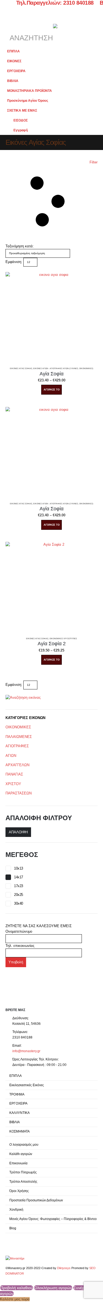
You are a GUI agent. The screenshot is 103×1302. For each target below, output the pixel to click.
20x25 (18, 895)
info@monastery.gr (26, 1051)
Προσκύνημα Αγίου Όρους (27, 100)
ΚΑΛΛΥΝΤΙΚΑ (19, 1112)
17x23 (18, 886)
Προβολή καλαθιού (16, 1288)
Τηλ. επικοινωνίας (19, 946)
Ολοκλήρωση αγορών (53, 1288)
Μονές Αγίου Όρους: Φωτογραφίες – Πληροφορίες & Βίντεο (53, 1219)
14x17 (18, 877)
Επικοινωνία (18, 1163)
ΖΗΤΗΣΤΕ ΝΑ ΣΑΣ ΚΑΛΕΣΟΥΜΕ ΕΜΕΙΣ (38, 926)
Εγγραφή (20, 130)
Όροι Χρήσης (19, 1191)
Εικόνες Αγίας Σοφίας (21, 368)
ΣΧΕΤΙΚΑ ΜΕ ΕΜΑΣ (22, 110)
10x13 (18, 868)
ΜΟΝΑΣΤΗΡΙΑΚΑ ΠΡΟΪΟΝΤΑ (29, 90)
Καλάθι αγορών (20, 1154)
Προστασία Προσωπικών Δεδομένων (36, 1200)
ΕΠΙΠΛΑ (13, 51)
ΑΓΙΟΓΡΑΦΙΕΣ (17, 746)
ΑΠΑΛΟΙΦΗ (18, 832)
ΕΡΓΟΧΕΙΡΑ (16, 71)
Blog (12, 1228)
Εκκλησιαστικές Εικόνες (26, 1085)
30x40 (18, 903)
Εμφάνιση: (13, 262)
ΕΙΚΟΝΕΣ (14, 61)
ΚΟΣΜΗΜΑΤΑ (19, 1131)
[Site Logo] (14, 1258)
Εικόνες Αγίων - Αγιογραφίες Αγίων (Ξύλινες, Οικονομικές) (63, 368)
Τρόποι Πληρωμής (23, 1172)
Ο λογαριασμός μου (23, 1144)
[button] (10, 21)
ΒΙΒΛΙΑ (12, 81)
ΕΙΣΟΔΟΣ (20, 120)
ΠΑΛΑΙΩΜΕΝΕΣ (18, 737)
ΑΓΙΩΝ (10, 756)
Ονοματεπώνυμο (18, 931)
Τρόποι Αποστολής (23, 1181)
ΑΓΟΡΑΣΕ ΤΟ (52, 389)
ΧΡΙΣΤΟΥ (13, 784)
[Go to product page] (51, 318)
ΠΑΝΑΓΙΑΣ (14, 774)
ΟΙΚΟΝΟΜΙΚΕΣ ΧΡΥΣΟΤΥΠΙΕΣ (63, 638)
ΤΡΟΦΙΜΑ (16, 1094)
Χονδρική (16, 1209)
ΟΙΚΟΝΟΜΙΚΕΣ (18, 727)
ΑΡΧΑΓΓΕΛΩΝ (17, 765)
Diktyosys (64, 1268)
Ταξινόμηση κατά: (19, 246)
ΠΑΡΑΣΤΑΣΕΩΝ (18, 793)
